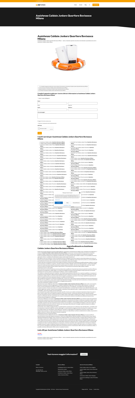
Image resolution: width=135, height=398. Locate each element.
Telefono (70, 107)
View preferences (76, 202)
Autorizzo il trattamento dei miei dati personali (47, 123)
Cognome (70, 105)
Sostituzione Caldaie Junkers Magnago (88, 375)
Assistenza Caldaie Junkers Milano (65, 371)
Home (75, 4)
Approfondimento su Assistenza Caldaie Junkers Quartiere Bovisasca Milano (54, 89)
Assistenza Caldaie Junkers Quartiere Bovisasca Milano (50, 337)
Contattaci (95, 4)
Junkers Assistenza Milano (63, 374)
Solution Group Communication (62, 389)
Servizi (80, 4)
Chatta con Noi (44, 371)
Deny (67, 202)
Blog (86, 4)
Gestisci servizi (57, 199)
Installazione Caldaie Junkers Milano (65, 373)
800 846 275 (40, 1)
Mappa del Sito (85, 389)
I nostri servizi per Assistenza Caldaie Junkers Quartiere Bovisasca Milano (53, 87)
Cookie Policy (66, 205)
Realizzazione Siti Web (45, 389)
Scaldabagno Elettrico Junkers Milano (65, 367)
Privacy (69, 205)
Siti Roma (53, 389)
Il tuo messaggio (41, 112)
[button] (79, 192)
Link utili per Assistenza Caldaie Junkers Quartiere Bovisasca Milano (52, 90)
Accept (58, 202)
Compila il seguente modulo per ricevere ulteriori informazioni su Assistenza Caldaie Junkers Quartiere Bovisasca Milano (64, 86)
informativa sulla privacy (46, 121)
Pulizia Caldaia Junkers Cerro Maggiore (88, 367)
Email (39, 107)
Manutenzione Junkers (62, 369)
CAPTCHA (40, 125)
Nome (39, 105)
